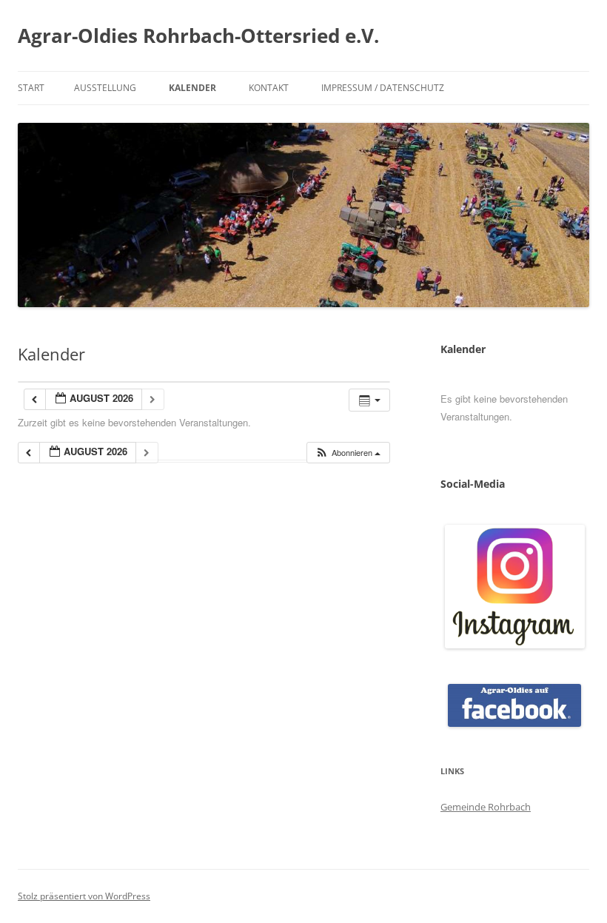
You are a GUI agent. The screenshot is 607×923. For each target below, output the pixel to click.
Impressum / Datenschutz (382, 87)
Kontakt (269, 87)
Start (31, 87)
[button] (347, 453)
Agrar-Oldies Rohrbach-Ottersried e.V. (198, 35)
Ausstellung (105, 87)
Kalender (192, 87)
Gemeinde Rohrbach (485, 806)
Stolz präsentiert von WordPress (84, 896)
